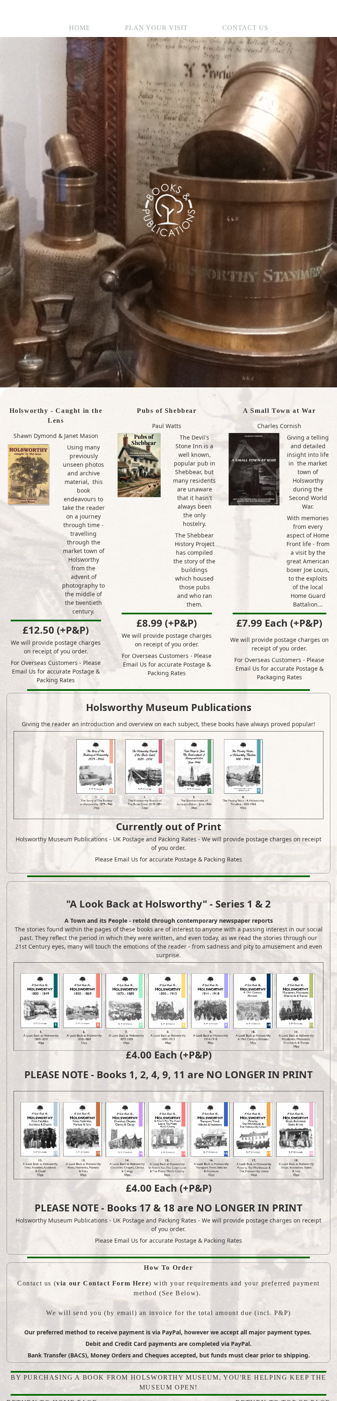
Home (79, 27)
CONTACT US (245, 27)
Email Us (24, 671)
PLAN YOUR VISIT (156, 27)
